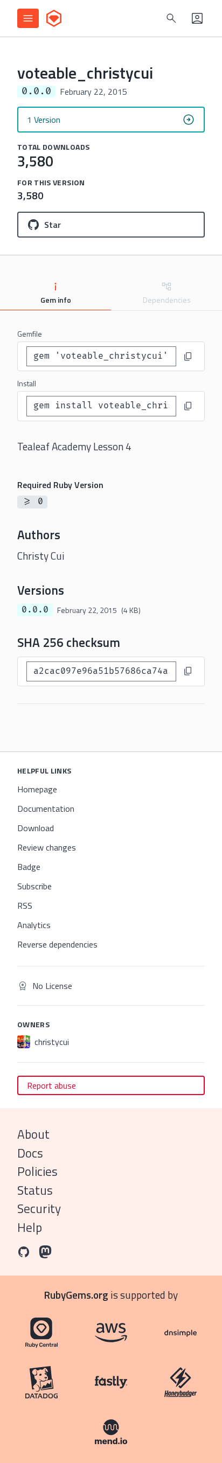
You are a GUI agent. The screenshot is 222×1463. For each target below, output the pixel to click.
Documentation (45, 808)
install (26, 383)
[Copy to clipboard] (188, 356)
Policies (37, 1171)
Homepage (37, 789)
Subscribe (34, 886)
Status (35, 1190)
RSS (24, 905)
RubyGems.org (76, 1294)
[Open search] (171, 18)
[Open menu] (28, 18)
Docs (30, 1153)
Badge (28, 866)
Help (29, 1227)
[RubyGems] (54, 18)
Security (39, 1208)
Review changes (46, 847)
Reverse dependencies (57, 944)
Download (35, 827)
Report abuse (51, 1085)
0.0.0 (35, 609)
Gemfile (29, 333)
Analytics (34, 924)
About (33, 1134)
